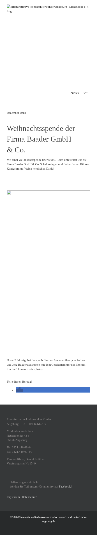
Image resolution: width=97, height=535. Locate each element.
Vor (85, 93)
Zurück (74, 93)
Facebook (65, 486)
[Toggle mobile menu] (88, 29)
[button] (19, 390)
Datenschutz (29, 497)
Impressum (13, 497)
